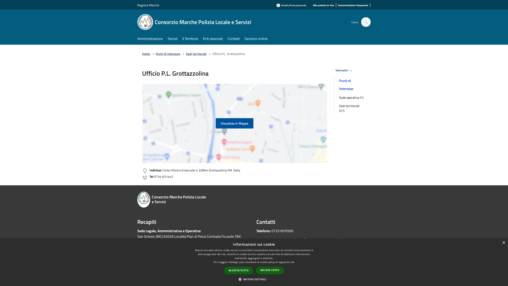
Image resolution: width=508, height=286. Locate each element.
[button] (253, 279)
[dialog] (254, 262)
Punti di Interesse (168, 53)
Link (292, 262)
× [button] (503, 242)
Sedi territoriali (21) (349, 108)
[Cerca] (366, 22)
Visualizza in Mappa (234, 123)
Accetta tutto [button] (239, 270)
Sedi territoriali (196, 53)
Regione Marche (148, 5)
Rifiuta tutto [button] (270, 270)
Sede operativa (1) (351, 97)
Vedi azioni (342, 70)
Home (146, 53)
